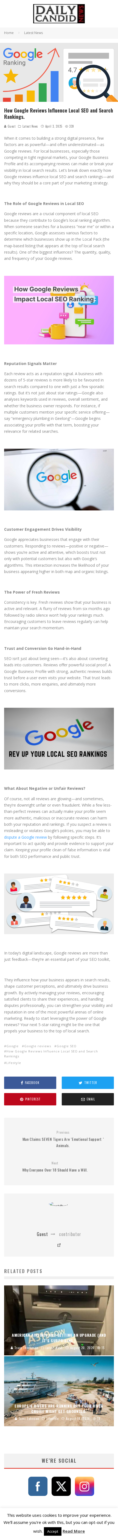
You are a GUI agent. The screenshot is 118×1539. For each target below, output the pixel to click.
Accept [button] (52, 1531)
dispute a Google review (25, 837)
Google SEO (67, 1046)
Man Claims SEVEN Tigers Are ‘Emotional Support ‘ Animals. (63, 1139)
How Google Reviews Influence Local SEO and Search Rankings (51, 1053)
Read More (74, 1531)
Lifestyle (13, 1063)
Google (12, 1046)
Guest (11, 126)
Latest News (30, 126)
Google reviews (37, 1046)
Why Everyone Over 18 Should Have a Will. (55, 1167)
